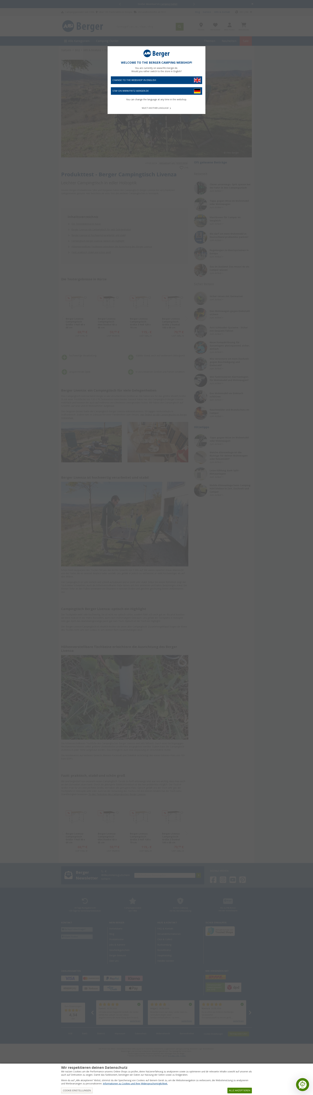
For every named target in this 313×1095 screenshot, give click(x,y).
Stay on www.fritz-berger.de (130, 91)
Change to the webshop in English (134, 80)
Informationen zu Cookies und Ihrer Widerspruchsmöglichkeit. (135, 1083)
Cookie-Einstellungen (77, 1090)
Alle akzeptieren (239, 1090)
